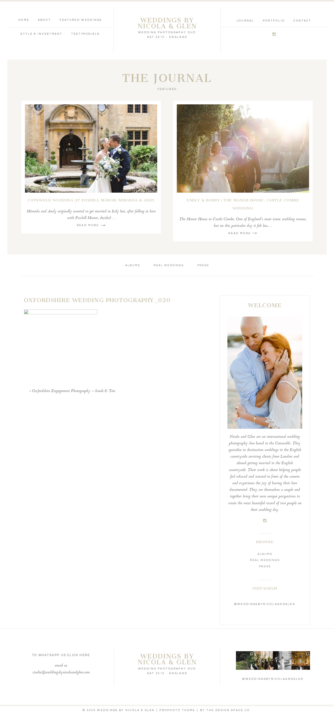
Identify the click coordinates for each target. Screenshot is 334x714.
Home (23, 20)
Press (203, 265)
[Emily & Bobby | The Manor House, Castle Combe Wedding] (243, 148)
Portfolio (274, 20)
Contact (302, 20)
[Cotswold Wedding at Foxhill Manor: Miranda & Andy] (91, 148)
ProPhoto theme (177, 710)
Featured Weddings (81, 20)
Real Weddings (169, 265)
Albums (132, 265)
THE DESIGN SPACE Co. (228, 710)
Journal (245, 20)
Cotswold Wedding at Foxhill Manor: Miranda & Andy (91, 200)
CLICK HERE (78, 655)
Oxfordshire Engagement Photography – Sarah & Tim (73, 391)
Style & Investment (41, 34)
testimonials (85, 34)
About (44, 20)
